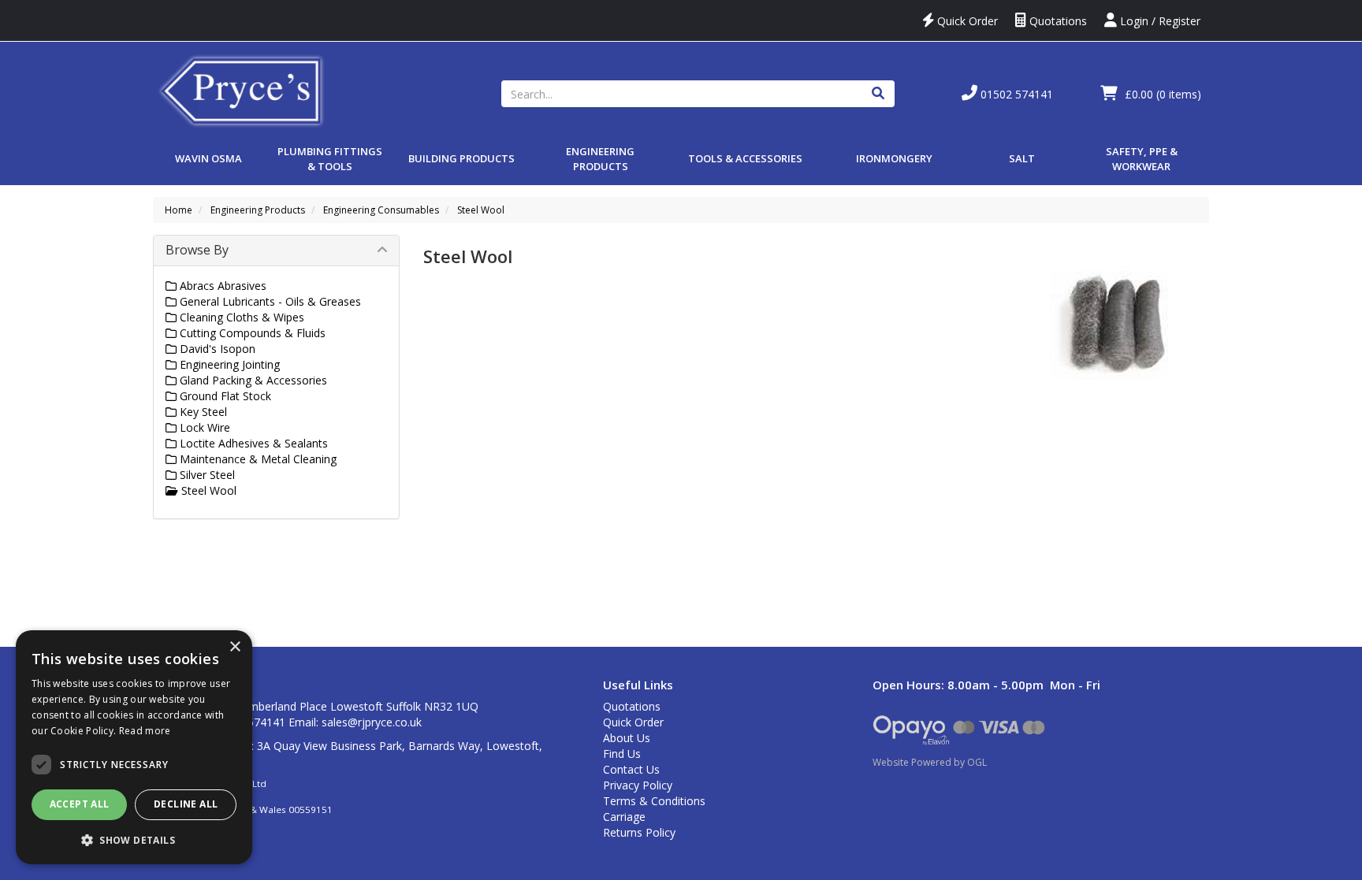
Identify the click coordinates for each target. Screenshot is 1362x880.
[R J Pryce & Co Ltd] (242, 89)
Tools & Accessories (745, 158)
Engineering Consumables (381, 210)
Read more (145, 730)
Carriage (624, 816)
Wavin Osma (208, 158)
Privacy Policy (637, 785)
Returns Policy (639, 832)
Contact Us (631, 769)
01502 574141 (1015, 94)
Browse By (197, 249)
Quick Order (966, 20)
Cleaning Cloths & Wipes (240, 317)
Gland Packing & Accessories (252, 380)
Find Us (622, 753)
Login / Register (1158, 20)
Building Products (461, 158)
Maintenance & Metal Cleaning (257, 458)
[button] (134, 839)
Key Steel (202, 411)
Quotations (1056, 20)
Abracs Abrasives (221, 285)
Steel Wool (480, 210)
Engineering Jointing (228, 364)
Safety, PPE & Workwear (1142, 158)
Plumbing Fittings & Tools (329, 158)
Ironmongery (894, 158)
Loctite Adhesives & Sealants (252, 443)
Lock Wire (203, 427)
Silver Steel (206, 474)
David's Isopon (216, 348)
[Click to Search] (878, 93)
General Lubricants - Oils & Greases (269, 301)
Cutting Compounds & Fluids (251, 332)
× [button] (234, 647)
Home (178, 210)
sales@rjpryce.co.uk (372, 722)
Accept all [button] (80, 804)
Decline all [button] (186, 804)
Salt (1022, 158)
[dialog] (134, 747)
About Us (626, 737)
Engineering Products (600, 158)
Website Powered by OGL (930, 762)
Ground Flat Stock (224, 395)
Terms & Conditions (654, 800)
